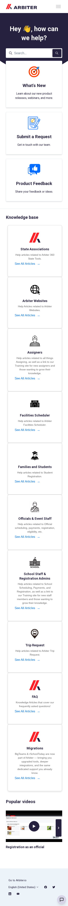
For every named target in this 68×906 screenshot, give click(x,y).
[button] (58, 828)
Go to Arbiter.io (17, 880)
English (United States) (22, 887)
